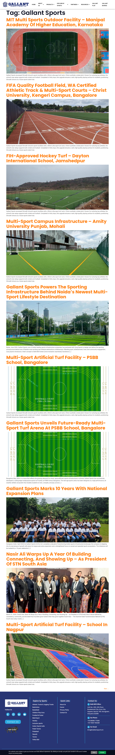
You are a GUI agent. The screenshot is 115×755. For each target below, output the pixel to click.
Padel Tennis (36, 729)
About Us (40, 4)
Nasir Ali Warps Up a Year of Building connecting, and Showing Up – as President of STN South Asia (56, 559)
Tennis (34, 737)
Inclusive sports (37, 723)
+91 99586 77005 (93, 721)
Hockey (34, 721)
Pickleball (35, 731)
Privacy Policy (64, 710)
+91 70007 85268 (93, 723)
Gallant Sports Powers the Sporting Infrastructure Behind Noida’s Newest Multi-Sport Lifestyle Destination (57, 292)
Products (49, 4)
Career (62, 707)
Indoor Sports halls (38, 726)
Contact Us (63, 712)
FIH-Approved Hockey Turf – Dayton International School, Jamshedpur (47, 158)
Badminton (35, 707)
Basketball (35, 710)
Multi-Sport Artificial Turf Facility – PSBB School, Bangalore (52, 360)
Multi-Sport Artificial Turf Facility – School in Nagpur (57, 627)
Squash (34, 734)
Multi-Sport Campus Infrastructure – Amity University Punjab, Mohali (56, 223)
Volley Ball (35, 739)
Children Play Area (38, 712)
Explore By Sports (60, 4)
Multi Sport (36, 718)
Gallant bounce (105, 4)
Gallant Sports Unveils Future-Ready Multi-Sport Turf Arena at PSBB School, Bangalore (56, 425)
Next (106, 689)
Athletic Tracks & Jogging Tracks (43, 704)
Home (33, 4)
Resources (84, 4)
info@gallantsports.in (95, 730)
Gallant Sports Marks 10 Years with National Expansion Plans (56, 491)
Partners (74, 4)
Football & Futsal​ (37, 715)
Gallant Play (95, 4)
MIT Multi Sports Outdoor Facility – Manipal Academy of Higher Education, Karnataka (55, 22)
